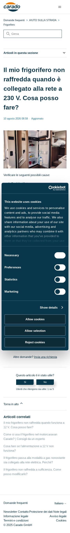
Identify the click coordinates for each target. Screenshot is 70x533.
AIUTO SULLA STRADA (42, 20)
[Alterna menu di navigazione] (59, 7)
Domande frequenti (14, 20)
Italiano (59, 503)
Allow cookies (35, 319)
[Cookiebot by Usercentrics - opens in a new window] (49, 188)
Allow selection (35, 330)
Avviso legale (58, 516)
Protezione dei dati (40, 511)
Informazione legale (16, 516)
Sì (25, 382)
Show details (49, 307)
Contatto (23, 511)
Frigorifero (9, 24)
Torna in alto (11, 404)
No (45, 382)
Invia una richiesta (45, 357)
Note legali (59, 511)
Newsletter (10, 511)
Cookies (61, 520)
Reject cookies (35, 342)
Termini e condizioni (16, 520)
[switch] (60, 267)
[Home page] (12, 7)
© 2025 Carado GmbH (18, 525)
